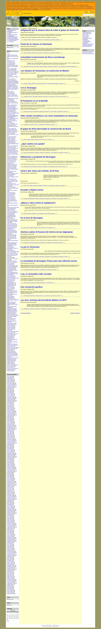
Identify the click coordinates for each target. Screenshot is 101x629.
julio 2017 (9, 487)
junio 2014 (9, 530)
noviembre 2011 (10, 566)
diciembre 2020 (10, 439)
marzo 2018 (10, 477)
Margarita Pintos (10, 285)
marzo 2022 (10, 421)
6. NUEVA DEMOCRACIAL (13, 39)
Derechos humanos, (28, 96)
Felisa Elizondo (10, 147)
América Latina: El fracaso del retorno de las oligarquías (47, 232)
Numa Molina (10, 319)
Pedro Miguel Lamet (11, 333)
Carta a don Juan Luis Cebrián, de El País (40, 171)
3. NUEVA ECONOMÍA (12, 34)
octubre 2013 (10, 539)
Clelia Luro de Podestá (12, 113)
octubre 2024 (10, 385)
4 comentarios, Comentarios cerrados (48, 308)
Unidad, (37, 295)
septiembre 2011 (11, 569)
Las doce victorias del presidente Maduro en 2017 (44, 300)
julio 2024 (9, 389)
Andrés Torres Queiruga (12, 66)
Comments (92, 12)
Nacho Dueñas (10, 318)
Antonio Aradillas (11, 68)
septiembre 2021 (11, 428)
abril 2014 (9, 532)
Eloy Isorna (9, 133)
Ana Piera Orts (10, 63)
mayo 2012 (9, 559)
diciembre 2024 (10, 383)
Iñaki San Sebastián (11, 188)
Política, (30, 83)
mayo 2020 (9, 447)
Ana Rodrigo (10, 64)
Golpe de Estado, (28, 39)
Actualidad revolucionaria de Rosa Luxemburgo (43, 57)
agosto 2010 (10, 584)
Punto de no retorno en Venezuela (36, 44)
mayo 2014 (9, 531)
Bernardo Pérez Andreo (12, 89)
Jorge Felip (9, 209)
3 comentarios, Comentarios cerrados (48, 269)
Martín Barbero (10, 298)
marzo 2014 (10, 534)
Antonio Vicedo (10, 79)
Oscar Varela (10, 326)
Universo (41, 295)
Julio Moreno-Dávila (11, 262)
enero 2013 (9, 550)
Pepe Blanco (10, 338)
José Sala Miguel (11, 234)
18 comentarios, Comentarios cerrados (57, 96)
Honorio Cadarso (11, 180)
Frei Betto (9, 163)
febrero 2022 (10, 422)
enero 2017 (9, 494)
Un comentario (48, 139)
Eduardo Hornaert (11, 132)
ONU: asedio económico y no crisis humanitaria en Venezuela (49, 116)
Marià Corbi (9, 286)
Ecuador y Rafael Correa (32, 190)
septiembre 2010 (11, 583)
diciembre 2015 (10, 509)
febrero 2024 (10, 394)
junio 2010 (9, 586)
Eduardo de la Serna (11, 131)
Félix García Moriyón (11, 148)
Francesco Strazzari (11, 157)
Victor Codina (10, 367)
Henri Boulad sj (10, 179)
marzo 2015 (10, 520)
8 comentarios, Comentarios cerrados (59, 198)
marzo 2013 (10, 548)
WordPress (50, 626)
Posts (86, 12)
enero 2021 (9, 438)
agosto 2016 (10, 500)
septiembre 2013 (11, 541)
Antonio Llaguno (10, 73)
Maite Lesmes (10, 279)
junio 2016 (9, 502)
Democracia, (32, 66)
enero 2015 (9, 522)
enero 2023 (9, 410)
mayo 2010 (9, 587)
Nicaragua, (35, 96)
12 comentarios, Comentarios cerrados (56, 166)
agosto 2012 (10, 556)
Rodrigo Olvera (10, 352)
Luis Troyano (10, 275)
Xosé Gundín (10, 370)
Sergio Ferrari (10, 361)
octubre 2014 (10, 525)
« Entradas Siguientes (26, 313)
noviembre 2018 (10, 468)
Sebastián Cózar (11, 359)
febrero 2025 (10, 380)
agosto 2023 (10, 401)
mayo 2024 (9, 391)
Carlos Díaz (9, 93)
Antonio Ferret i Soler (12, 71)
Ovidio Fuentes (10, 327)
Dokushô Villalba (11, 128)
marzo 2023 (10, 407)
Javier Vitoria (10, 198)
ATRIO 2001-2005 (87, 32)
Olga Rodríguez (10, 324)
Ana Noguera (10, 61)
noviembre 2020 (10, 440)
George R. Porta (10, 166)
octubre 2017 (10, 483)
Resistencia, (26, 308)
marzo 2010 (10, 590)
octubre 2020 (10, 441)
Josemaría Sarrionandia (12, 240)
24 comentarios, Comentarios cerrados (59, 256)
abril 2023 (9, 406)
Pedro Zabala (10, 335)
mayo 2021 (9, 433)
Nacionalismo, (36, 111)
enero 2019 (9, 466)
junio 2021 (9, 432)
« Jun (8, 620)
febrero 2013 (10, 549)
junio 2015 (9, 516)
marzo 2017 (10, 491)
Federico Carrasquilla (12, 145)
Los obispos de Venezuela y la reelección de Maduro (45, 71)
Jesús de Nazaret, (31, 152)
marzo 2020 (10, 449)
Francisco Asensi (11, 158)
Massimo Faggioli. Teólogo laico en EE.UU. (12, 304)
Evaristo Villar (10, 141)
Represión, (40, 96)
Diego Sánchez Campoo (12, 126)
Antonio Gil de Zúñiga (12, 72)
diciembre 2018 (10, 467)
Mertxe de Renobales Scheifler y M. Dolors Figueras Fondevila (12, 309)
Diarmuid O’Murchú (11, 124)
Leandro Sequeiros (11, 265)
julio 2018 (9, 473)
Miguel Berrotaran (11, 311)
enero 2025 (9, 382)
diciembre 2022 (10, 411)
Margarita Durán (10, 284)
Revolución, (34, 39)
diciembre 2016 (10, 495)
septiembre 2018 (11, 470)
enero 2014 (9, 536)
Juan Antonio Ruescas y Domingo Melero (12, 243)
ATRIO (49, 625)
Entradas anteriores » (75, 313)
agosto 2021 (10, 429)
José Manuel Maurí (11, 225)
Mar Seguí (9, 281)
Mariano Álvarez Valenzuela (10, 297)
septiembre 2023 (11, 400)
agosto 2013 (10, 542)
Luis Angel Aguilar (11, 272)
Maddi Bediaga (10, 277)
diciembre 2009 (10, 593)
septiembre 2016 (11, 498)
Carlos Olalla (10, 100)
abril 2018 (9, 476)
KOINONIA (85, 42)
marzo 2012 (10, 562)
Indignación (90, 52)
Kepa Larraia (10, 263)
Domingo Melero (11, 129)
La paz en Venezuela (30, 247)
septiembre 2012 (11, 555)
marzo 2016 (10, 505)
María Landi (10, 287)
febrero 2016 (10, 507)
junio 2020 (9, 446)
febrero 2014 (10, 535)
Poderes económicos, (35, 242)
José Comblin (10, 218)
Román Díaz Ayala (11, 353)
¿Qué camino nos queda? (33, 144)
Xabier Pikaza (10, 369)
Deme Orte (9, 122)
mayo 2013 (9, 545)
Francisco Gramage (11, 159)
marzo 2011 (10, 576)
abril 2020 (9, 448)
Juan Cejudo (10, 250)
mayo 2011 (9, 573)
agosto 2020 (10, 443)
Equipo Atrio (10, 137)
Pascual (9, 330)
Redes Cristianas (11, 348)
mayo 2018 (9, 475)
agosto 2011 (10, 570)
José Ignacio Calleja (11, 220)
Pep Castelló (10, 336)
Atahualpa (56, 626)
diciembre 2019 (10, 453)
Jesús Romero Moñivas (12, 205)
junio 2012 (9, 558)
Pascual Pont (10, 332)
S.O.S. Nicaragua (28, 88)
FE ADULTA (85, 37)
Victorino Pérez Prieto (12, 368)
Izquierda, (41, 66)
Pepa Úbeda (10, 337)
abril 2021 (9, 434)
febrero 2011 (10, 577)
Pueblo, (38, 282)
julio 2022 (9, 417)
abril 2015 (9, 518)
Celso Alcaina (10, 110)
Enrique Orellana (11, 136)
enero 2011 (9, 578)
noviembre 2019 (10, 454)
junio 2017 (9, 488)
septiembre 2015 (11, 512)
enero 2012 (9, 564)
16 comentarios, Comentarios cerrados (58, 111)
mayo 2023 (9, 405)
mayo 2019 (9, 461)
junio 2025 (9, 376)
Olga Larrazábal (10, 323)
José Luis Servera (11, 224)
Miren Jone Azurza (11, 314)
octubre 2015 (10, 511)
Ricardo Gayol (10, 351)
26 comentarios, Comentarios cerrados (45, 213)
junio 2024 (9, 390)
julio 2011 (9, 571)
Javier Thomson (10, 197)
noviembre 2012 (10, 552)
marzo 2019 (10, 463)
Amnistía (83, 51)
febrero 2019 (10, 465)
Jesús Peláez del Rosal (12, 203)
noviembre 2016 (10, 496)
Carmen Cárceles (11, 101)
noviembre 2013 (10, 538)
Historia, (37, 66)
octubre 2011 (10, 567)
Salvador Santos (10, 354)
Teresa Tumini (10, 363)
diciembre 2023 (10, 397)
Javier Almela (10, 195)
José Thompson (10, 237)
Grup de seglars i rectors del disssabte (12, 174)
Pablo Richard (10, 329)
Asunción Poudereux (11, 83)
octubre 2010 (10, 581)
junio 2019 (9, 460)
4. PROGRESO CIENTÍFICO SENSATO (12, 37)
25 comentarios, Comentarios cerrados (50, 52)
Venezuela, (39, 83)
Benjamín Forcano (11, 86)
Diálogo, (32, 227)
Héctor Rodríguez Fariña (12, 176)
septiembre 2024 (11, 386)
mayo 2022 (9, 419)
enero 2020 (9, 452)
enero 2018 (9, 480)
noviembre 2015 (10, 510)
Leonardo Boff (10, 267)
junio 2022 (9, 418)
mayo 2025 (9, 377)
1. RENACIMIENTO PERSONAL (11, 31)
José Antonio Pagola (11, 212)
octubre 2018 (10, 469)
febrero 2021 (10, 436)
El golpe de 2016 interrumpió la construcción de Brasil (46, 129)
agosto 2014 (10, 528)
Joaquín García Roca (12, 207)
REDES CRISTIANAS (87, 45)
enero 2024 (9, 396)
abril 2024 (9, 392)
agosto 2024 (10, 387)
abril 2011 (9, 574)
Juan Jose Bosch (11, 252)
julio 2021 (9, 431)
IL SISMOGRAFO (87, 41)
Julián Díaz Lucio (11, 260)
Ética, (25, 152)
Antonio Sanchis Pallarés (12, 76)
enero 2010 (9, 592)
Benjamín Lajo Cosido (12, 88)
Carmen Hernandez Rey (12, 102)
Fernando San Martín (12, 151)
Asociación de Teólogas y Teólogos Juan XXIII (12, 82)
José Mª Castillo (10, 231)
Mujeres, (46, 66)
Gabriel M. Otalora (11, 164)
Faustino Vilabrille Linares (13, 143)
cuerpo (87, 52)
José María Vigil (10, 230)
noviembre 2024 (10, 384)
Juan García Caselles (12, 251)
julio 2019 (9, 459)
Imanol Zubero (10, 186)
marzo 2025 (10, 379)
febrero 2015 (10, 521)
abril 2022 (9, 420)
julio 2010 (9, 585)
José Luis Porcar (11, 223)
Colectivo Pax (10, 114)
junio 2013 (9, 544)
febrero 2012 (10, 563)
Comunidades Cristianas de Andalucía (12, 119)
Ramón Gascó (10, 346)
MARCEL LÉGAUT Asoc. (88, 44)
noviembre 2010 (10, 580)
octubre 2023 (10, 399)
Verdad (43, 83)
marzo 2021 (10, 435)
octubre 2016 (10, 497)
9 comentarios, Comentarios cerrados (46, 124)
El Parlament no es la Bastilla (34, 101)
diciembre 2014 (10, 523)
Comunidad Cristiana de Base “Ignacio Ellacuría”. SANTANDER (12, 116)
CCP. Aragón (85, 34)
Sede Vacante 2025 (91, 53)
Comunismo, (27, 66)
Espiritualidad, (27, 295)
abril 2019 (9, 462)
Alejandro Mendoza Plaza (12, 56)
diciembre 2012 (10, 551)
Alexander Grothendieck (12, 58)
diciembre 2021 (10, 425)
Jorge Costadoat (11, 208)
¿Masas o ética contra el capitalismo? (38, 203)
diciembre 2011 (10, 565)
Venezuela (39, 39)
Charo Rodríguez (11, 111)
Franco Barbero (10, 160)
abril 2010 (9, 589)
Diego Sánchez (10, 125)
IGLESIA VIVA (86, 40)
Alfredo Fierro (10, 60)
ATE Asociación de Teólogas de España (11, 85)
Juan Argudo (10, 247)
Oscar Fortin (10, 325)
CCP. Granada (86, 36)
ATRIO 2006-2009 (87, 33)
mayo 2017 (9, 489)
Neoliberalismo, (31, 198)
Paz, (40, 227)
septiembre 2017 (11, 484)
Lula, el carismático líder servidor (36, 274)
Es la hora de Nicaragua (32, 218)
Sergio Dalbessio (11, 360)
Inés (8, 189)
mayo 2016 (9, 503)
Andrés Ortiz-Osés (11, 65)
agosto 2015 (10, 514)
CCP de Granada (11, 109)
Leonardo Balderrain (11, 266)
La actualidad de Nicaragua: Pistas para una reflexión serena (49, 261)
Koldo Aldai (9, 264)
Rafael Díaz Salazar (11, 344)
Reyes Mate (10, 349)
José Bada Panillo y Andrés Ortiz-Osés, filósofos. (11, 216)
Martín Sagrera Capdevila (13, 299)
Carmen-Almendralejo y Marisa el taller (12, 106)
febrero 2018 (10, 479)
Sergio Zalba (10, 362)
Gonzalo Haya (10, 167)
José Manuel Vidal (11, 226)
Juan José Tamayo (11, 254)
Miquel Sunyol (10, 313)
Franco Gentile (10, 162)
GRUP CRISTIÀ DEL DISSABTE (87, 39)
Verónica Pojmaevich (11, 365)
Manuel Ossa (10, 280)
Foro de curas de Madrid (12, 154)
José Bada (9, 214)
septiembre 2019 (11, 456)
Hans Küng (9, 175)
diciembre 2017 (10, 481)
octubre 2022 (10, 413)
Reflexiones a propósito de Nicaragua (38, 157)
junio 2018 (9, 474)
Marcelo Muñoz (10, 282)
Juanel (8, 259)
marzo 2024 (10, 393)
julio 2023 (9, 403)
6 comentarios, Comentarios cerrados (56, 185)
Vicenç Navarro (10, 366)
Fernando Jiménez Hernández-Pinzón (11, 150)
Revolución (45, 96)
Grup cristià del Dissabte (12, 169)
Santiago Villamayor (11, 357)
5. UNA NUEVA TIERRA (12, 38)
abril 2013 (9, 546)
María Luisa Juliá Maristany (11, 289)
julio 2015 (9, 515)
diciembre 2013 (10, 537)
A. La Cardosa (10, 41)
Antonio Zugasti (10, 80)
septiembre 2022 (11, 414)
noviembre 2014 (10, 524)
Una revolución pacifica (31, 287)
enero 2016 (9, 508)
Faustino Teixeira (11, 142)
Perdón (86, 53)
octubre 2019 (10, 455)
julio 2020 (9, 445)
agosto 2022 (10, 415)
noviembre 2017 (10, 482)
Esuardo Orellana (11, 140)
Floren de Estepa (11, 152)
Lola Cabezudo (10, 269)
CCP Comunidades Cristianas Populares (11, 108)
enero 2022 (9, 424)
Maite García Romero (12, 278)
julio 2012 (9, 557)
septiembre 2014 (11, 527)
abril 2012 (9, 560)
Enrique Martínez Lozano (12, 134)
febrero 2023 (10, 408)
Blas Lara (9, 91)
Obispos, (26, 83)
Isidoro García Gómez (12, 190)
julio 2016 (9, 501)
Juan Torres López (11, 258)
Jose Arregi (9, 213)
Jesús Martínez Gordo (12, 200)
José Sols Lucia (10, 236)
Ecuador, (26, 198)
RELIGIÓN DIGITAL (87, 46)
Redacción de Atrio (11, 347)
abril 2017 (9, 490)
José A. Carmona (11, 210)
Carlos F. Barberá (11, 94)
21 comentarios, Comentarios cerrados (54, 83)
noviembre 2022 (10, 412)
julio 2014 (9, 529)
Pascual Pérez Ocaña (12, 331)
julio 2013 (9, 543)
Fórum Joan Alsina (11, 156)
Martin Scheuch (10, 302)
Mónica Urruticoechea (12, 315)
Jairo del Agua (10, 192)
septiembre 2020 (11, 442)
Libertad (83, 53)
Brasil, (25, 139)
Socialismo (55, 66)
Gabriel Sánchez (11, 165)
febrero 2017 (10, 493)
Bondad (86, 51)
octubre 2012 (10, 553)
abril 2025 (9, 378)
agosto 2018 (10, 472)
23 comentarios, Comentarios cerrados (50, 39)
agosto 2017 (10, 486)
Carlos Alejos (10, 92)
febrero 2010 (10, 591)
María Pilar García (11, 290)
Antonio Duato (10, 69)
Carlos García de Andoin (12, 96)
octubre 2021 (10, 427)
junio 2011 (9, 572)
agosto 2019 (10, 458)
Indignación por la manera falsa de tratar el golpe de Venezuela (50, 30)
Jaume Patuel (10, 193)
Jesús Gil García (11, 199)
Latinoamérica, (27, 242)
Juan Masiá (9, 257)
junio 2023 (9, 404)
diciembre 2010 (10, 579)
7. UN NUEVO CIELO (12, 40)
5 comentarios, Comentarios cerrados (67, 66)
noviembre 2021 (10, 426)
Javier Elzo (9, 196)
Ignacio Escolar (10, 183)
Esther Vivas (10, 139)
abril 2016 (9, 504)
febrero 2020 (10, 451)
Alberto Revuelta (11, 55)
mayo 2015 (9, 517)
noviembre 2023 (10, 398)
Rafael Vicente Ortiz (11, 345)
